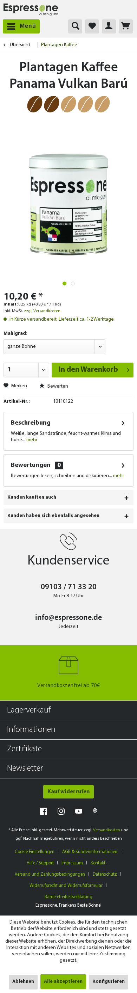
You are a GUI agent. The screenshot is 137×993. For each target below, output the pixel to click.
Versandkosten (106, 830)
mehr (31, 440)
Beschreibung (31, 423)
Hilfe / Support (40, 863)
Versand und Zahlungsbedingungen (50, 874)
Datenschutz (105, 874)
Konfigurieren (108, 981)
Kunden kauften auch (31, 497)
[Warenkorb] (126, 26)
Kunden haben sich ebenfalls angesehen (53, 515)
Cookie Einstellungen (34, 852)
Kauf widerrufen (68, 792)
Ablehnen (23, 981)
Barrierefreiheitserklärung (68, 897)
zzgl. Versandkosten (42, 311)
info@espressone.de (68, 618)
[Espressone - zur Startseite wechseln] (31, 10)
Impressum (72, 863)
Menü (28, 26)
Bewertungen (31, 465)
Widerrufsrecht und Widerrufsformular (66, 885)
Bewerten (57, 386)
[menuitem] (20, 26)
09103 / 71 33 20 (69, 587)
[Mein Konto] (109, 26)
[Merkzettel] (92, 26)
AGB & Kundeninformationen (89, 852)
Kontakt (98, 863)
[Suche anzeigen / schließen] (75, 26)
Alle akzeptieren (63, 981)
